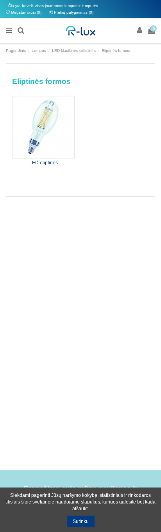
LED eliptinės (43, 162)
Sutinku (81, 521)
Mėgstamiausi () (26, 12)
